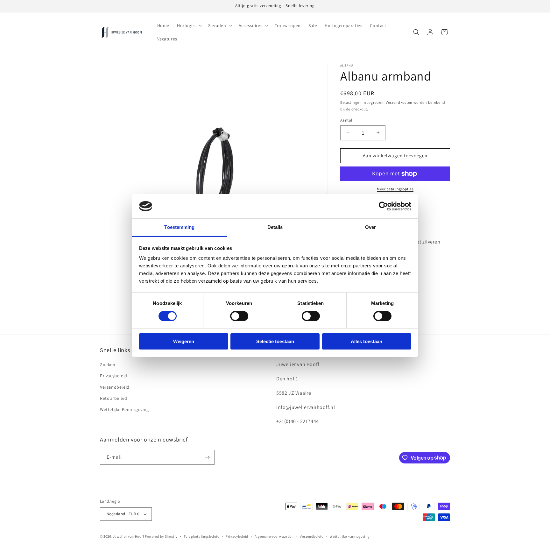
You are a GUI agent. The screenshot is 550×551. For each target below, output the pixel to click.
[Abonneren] (207, 457)
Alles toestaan (366, 341)
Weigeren (183, 341)
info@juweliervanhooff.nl (305, 407)
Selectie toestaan (275, 341)
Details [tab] (275, 227)
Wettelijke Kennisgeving (124, 409)
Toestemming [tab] (179, 227)
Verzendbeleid (115, 387)
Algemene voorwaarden (274, 536)
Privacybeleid (113, 375)
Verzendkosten (399, 102)
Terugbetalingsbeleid (201, 536)
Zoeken (108, 364)
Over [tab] (370, 227)
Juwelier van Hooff (128, 536)
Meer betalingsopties (395, 189)
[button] (188, 25)
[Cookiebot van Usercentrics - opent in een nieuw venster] (383, 206)
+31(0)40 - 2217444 (298, 421)
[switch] (239, 316)
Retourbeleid (113, 398)
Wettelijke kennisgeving (350, 536)
